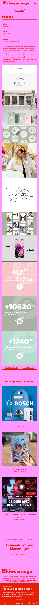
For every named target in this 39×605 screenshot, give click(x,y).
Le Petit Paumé (19, 469)
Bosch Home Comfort (19, 424)
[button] (35, 3)
